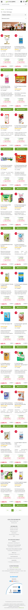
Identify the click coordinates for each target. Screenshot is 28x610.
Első (7, 510)
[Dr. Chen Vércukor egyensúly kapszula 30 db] (21, 317)
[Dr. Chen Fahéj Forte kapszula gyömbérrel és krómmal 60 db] (21, 119)
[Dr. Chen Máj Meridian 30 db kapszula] (7, 237)
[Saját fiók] (24, 1)
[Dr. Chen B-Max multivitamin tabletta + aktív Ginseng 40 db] (7, 396)
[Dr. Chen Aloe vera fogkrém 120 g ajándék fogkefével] (7, 158)
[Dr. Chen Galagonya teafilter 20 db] (21, 79)
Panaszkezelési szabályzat (14, 534)
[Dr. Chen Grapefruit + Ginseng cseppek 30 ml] (7, 277)
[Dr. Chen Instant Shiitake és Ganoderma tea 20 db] (21, 198)
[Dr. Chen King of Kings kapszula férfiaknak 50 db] (21, 39)
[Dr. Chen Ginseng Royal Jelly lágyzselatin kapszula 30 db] (21, 158)
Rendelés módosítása (14, 527)
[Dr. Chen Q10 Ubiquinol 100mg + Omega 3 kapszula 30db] (21, 237)
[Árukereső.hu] (14, 577)
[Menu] (21, 2)
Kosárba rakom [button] (7, 69)
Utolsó (20, 510)
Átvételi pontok (14, 522)
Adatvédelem (14, 532)
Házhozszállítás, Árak (14, 521)
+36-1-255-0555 (15, 567)
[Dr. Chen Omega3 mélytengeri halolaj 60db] (21, 277)
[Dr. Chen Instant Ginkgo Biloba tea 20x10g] (7, 475)
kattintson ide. (21, 607)
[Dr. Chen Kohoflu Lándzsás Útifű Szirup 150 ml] (7, 119)
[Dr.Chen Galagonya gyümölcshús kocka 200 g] (21, 396)
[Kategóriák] (1, 1)
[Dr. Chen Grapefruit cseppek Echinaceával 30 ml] (21, 475)
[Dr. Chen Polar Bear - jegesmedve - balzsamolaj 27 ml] (21, 356)
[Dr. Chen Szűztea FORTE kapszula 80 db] (7, 198)
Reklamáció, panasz (14, 531)
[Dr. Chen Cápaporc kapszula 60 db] (21, 435)
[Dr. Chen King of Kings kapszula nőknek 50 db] (7, 79)
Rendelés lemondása (14, 529)
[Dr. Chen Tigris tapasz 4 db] (7, 317)
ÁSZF (14, 536)
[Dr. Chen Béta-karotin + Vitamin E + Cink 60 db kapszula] (7, 356)
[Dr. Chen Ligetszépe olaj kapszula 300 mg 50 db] (7, 39)
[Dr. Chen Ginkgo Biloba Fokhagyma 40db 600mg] (7, 435)
